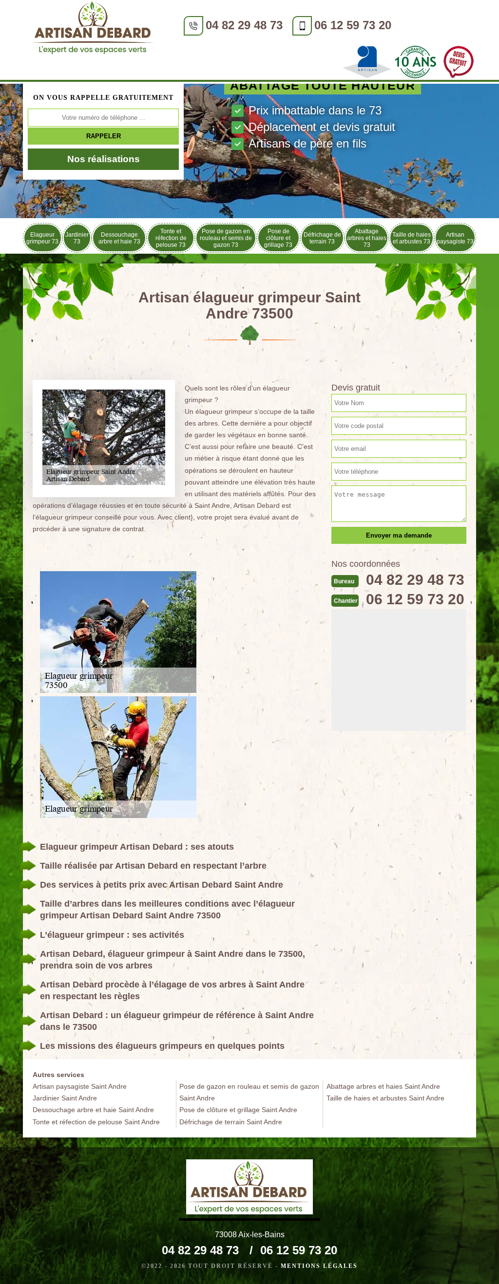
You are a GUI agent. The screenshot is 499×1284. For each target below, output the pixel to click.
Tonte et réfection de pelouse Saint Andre (96, 1122)
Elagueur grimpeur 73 (42, 238)
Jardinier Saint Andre (65, 1098)
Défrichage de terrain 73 (322, 238)
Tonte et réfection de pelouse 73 (171, 238)
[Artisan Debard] (93, 29)
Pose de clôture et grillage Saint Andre (238, 1110)
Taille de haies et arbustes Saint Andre (385, 1098)
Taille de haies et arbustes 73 (411, 238)
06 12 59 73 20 (352, 25)
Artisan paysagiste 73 (455, 238)
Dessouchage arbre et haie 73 (119, 238)
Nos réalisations (103, 159)
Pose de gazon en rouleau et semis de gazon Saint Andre (249, 1092)
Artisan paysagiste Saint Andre (80, 1086)
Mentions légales (319, 1266)
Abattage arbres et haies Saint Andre (383, 1086)
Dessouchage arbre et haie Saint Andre (93, 1110)
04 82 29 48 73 (244, 25)
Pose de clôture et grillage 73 (278, 238)
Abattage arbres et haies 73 (366, 238)
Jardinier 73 (77, 238)
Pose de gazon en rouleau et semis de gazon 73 (226, 238)
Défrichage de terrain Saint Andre (230, 1122)
